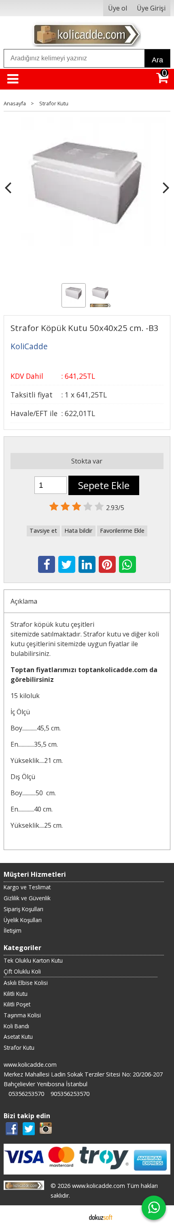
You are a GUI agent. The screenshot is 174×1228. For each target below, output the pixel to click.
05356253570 (26, 1094)
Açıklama (24, 601)
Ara (157, 60)
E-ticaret (74, 1216)
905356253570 (70, 1094)
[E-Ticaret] (101, 1216)
